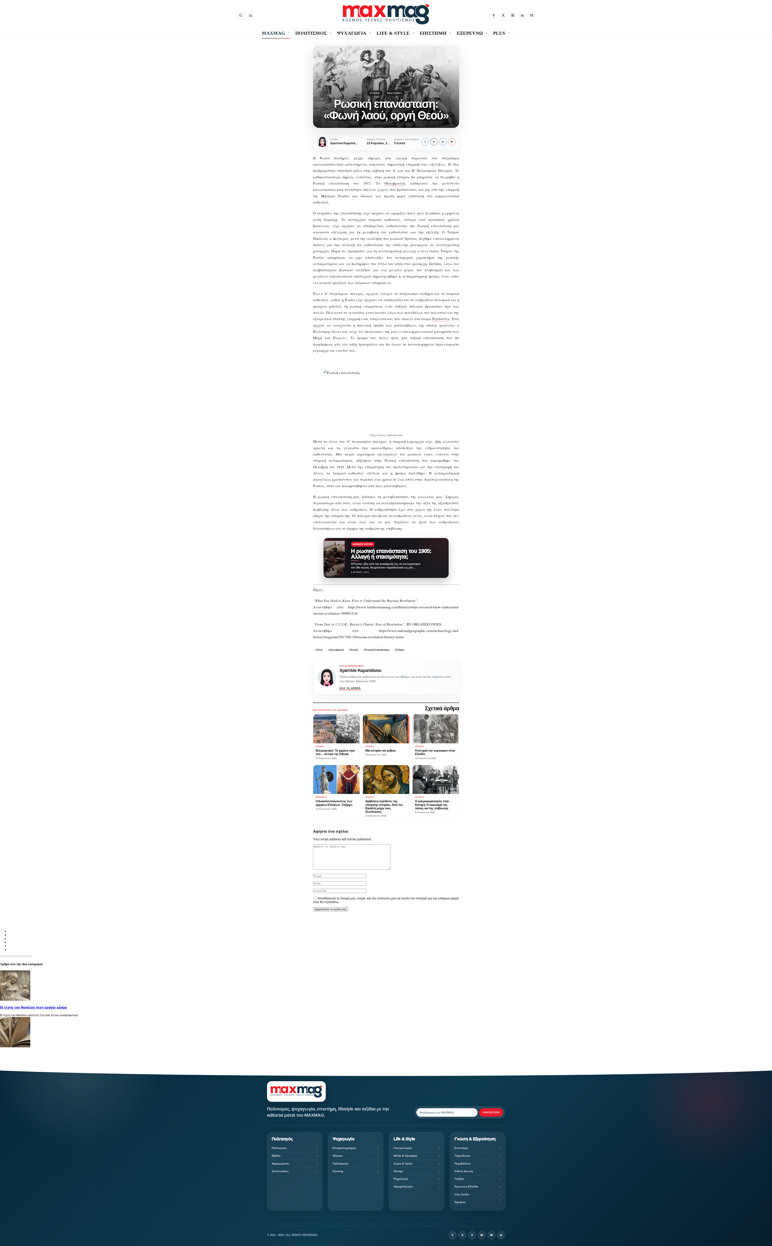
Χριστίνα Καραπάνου (360, 670)
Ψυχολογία (401, 1178)
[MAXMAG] (386, 14)
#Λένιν (319, 650)
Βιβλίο (276, 1155)
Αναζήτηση (491, 1112)
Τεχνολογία (462, 1155)
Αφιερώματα (280, 1163)
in (443, 141)
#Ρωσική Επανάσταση (376, 650)
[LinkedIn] (522, 15)
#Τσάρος (399, 650)
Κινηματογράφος (344, 1148)
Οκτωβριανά (394, 183)
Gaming (338, 1171)
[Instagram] (512, 15)
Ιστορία (375, 93)
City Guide (462, 1194)
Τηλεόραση (340, 1163)
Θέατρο (338, 1155)
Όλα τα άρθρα (350, 688)
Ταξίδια (459, 1178)
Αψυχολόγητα (403, 1186)
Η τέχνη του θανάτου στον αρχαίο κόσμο (33, 1007)
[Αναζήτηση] (240, 15)
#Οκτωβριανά (336, 650)
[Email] (531, 15)
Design (398, 1171)
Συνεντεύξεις (280, 1171)
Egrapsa (460, 1202)
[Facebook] (494, 15)
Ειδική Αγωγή (464, 1171)
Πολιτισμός (394, 93)
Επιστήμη (461, 1148)
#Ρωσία (353, 650)
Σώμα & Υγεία (403, 1163)
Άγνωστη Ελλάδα (466, 1186)
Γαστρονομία (403, 1148)
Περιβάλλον (463, 1163)
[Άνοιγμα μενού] (251, 15)
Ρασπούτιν (441, 318)
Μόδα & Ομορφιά (405, 1155)
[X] (503, 15)
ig (482, 1235)
